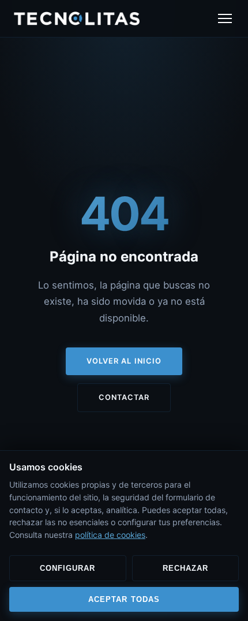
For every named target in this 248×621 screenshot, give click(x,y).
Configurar (67, 568)
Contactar (124, 397)
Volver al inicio (124, 361)
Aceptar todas (123, 599)
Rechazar (185, 568)
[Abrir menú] (225, 18)
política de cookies (110, 535)
